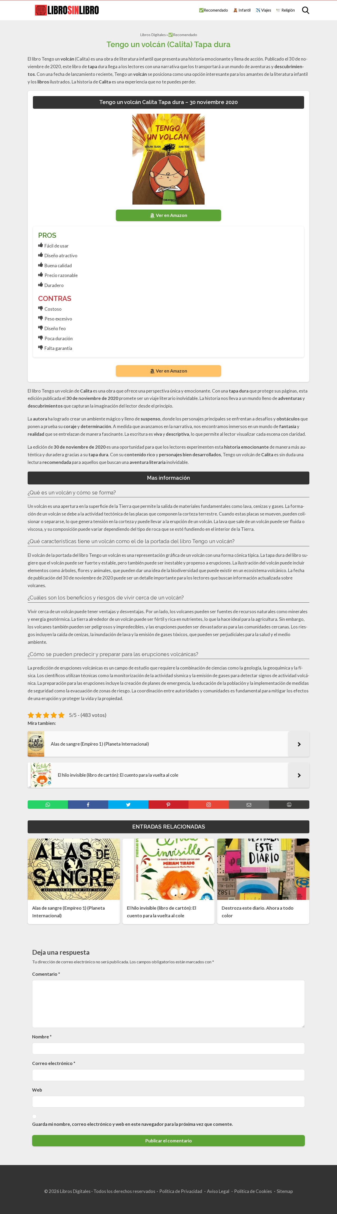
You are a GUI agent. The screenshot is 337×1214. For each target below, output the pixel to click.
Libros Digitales (153, 34)
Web (37, 1090)
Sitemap (285, 1191)
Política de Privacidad (180, 1191)
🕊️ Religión (285, 10)
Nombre (42, 1036)
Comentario (46, 974)
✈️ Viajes (263, 10)
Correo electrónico (53, 1063)
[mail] (249, 804)
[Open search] (305, 10)
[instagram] (209, 804)
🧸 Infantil (242, 10)
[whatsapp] (48, 804)
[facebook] (88, 804)
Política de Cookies (253, 1191)
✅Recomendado (213, 10)
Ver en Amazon (171, 215)
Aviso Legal (218, 1191)
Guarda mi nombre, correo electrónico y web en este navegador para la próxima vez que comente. (132, 1124)
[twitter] (128, 804)
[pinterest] (168, 804)
